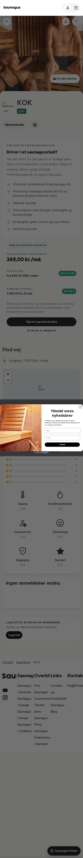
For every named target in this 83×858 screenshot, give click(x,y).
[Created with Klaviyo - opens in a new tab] (41, 452)
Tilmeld (62, 444)
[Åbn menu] (71, 7)
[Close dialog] (80, 406)
